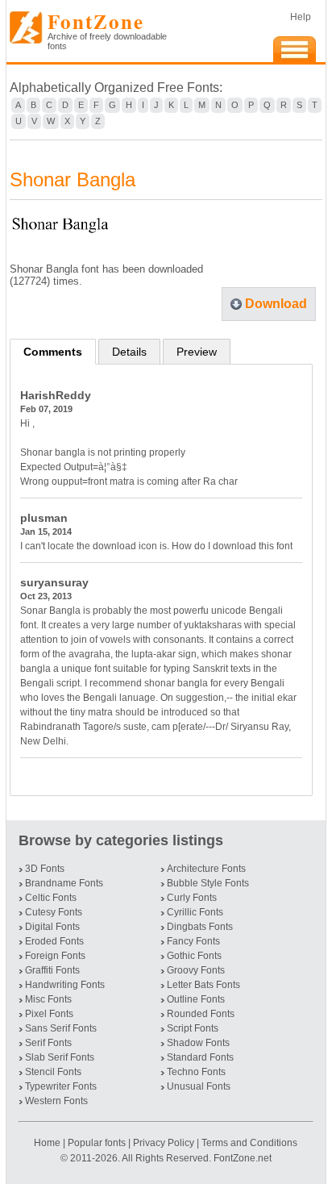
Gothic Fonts (194, 955)
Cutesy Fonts (53, 912)
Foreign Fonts (55, 955)
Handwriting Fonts (65, 984)
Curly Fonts (192, 897)
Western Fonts (56, 1101)
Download (276, 304)
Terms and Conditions (249, 1143)
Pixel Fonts (49, 1013)
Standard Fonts (200, 1057)
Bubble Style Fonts (208, 883)
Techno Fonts (196, 1072)
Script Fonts (192, 1028)
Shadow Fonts (198, 1043)
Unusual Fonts (198, 1086)
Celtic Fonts (51, 897)
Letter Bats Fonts (203, 984)
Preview (196, 351)
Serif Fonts (48, 1043)
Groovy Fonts (196, 970)
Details (129, 351)
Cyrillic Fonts (195, 912)
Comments (52, 351)
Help (300, 17)
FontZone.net (243, 1158)
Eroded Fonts (54, 941)
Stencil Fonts (53, 1072)
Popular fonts (97, 1143)
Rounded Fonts (200, 1013)
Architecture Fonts (206, 868)
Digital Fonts (52, 926)
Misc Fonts (48, 999)
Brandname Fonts (64, 883)
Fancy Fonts (193, 941)
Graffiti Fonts (52, 970)
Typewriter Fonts (61, 1086)
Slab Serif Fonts (59, 1057)
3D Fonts (44, 868)
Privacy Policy (163, 1143)
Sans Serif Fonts (61, 1028)
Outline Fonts (196, 999)
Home (48, 1143)
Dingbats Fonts (200, 926)
